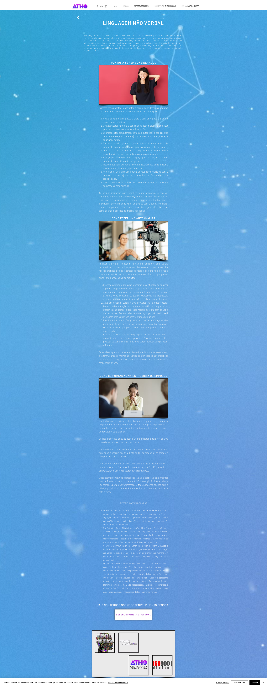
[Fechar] (263, 682)
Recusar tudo (239, 682)
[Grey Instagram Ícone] (105, 6)
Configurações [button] (222, 682)
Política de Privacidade (118, 682)
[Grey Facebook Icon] (97, 6)
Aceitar (255, 682)
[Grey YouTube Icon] (101, 6)
